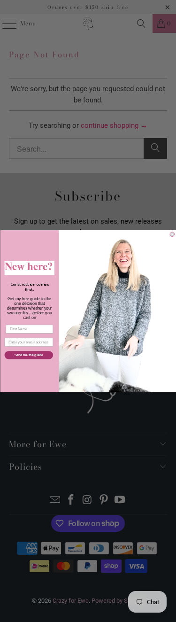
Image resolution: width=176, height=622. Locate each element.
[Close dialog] (172, 234)
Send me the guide (28, 355)
